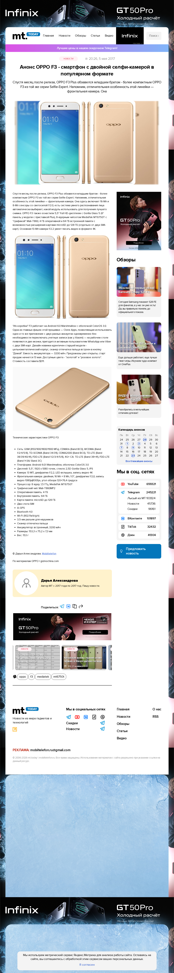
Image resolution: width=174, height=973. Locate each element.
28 (144, 439)
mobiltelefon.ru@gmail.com (50, 750)
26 (133, 439)
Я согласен (87, 965)
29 (150, 439)
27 (138, 439)
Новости (68, 58)
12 (151, 447)
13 (156, 447)
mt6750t (58, 677)
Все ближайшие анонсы (139, 461)
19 (151, 451)
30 (156, 439)
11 (145, 447)
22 (127, 455)
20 (156, 451)
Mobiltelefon (49, 553)
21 (121, 455)
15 (127, 451)
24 (121, 439)
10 (139, 447)
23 (133, 455)
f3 (31, 677)
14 (121, 451)
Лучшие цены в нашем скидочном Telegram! (87, 48)
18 (145, 451)
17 (139, 451)
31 (121, 443)
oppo (22, 677)
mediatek (43, 677)
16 (133, 451)
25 (127, 439)
